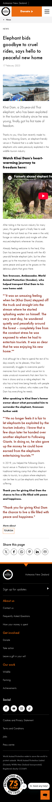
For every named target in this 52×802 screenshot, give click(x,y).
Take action (8, 648)
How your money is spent (15, 624)
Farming (7, 680)
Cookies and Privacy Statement (18, 720)
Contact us (8, 608)
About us (8, 601)
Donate (6, 640)
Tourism (8, 531)
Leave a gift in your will (14, 656)
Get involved (11, 633)
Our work (9, 664)
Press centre (8, 745)
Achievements (9, 688)
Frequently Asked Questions (16, 616)
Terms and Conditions (13, 728)
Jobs (5, 736)
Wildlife (6, 672)
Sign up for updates (14, 589)
